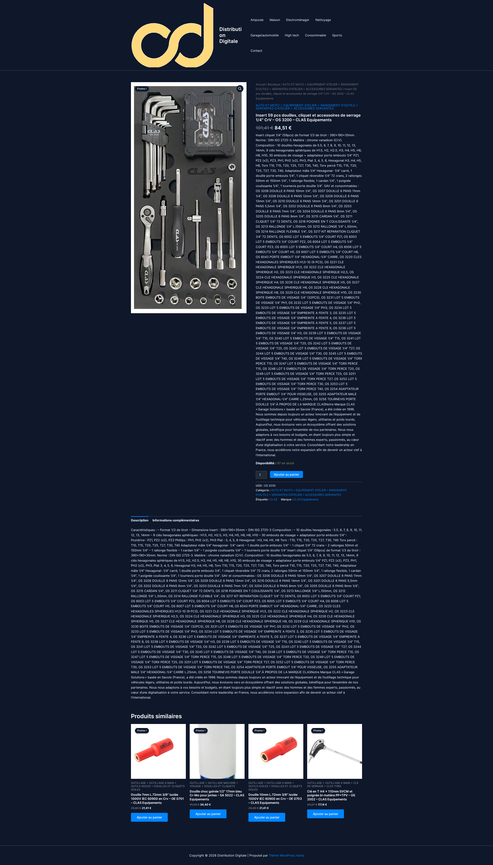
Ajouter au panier (286, 474)
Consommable (315, 35)
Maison (275, 20)
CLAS (273, 499)
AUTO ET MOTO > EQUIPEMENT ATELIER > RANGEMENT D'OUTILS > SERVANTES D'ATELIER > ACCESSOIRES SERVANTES (307, 106)
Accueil (260, 84)
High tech (292, 35)
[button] (239, 88)
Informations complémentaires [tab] (176, 520)
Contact (256, 51)
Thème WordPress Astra (286, 855)
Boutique (274, 84)
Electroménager (297, 20)
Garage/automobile (265, 35)
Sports (337, 35)
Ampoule (257, 20)
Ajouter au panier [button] (149, 817)
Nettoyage (323, 20)
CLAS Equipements (306, 499)
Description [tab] (139, 520)
